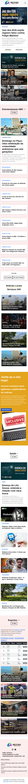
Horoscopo (18, 756)
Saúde (13, 453)
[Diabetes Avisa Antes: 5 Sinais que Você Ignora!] (14, 539)
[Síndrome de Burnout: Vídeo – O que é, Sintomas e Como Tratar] (14, 565)
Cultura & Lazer (6, 193)
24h (24, 756)
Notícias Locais (14, 286)
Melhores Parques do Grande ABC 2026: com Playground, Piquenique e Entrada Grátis (14, 251)
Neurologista (5, 574)
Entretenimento (6, 167)
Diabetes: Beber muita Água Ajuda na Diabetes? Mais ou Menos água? (13, 528)
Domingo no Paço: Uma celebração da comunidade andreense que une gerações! (12, 146)
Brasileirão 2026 (18, 630)
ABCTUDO (6, 781)
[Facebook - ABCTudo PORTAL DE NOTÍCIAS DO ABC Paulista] (15, 749)
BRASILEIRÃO (19, 49)
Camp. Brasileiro (7, 756)
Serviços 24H (14, 289)
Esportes (13, 620)
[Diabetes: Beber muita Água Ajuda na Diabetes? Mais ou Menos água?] (14, 514)
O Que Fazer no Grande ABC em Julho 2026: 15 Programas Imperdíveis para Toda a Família (13, 264)
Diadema (4, 603)
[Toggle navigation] (25, 2)
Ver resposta (8, 277)
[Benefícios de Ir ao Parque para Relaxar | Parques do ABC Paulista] (14, 592)
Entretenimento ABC (13, 109)
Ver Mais (14, 112)
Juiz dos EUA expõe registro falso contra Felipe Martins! (13, 33)
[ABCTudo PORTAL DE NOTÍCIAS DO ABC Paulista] (11, 3)
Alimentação (5, 523)
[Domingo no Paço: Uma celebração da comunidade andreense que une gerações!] (14, 126)
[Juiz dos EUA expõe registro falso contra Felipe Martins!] (14, 16)
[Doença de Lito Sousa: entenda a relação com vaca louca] (14, 471)
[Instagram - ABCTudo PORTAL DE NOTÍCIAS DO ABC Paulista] (12, 749)
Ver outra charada (18, 277)
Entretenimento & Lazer (10, 754)
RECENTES (8, 49)
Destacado (5, 26)
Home (4, 752)
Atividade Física (6, 137)
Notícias (9, 752)
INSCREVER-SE (6, 409)
